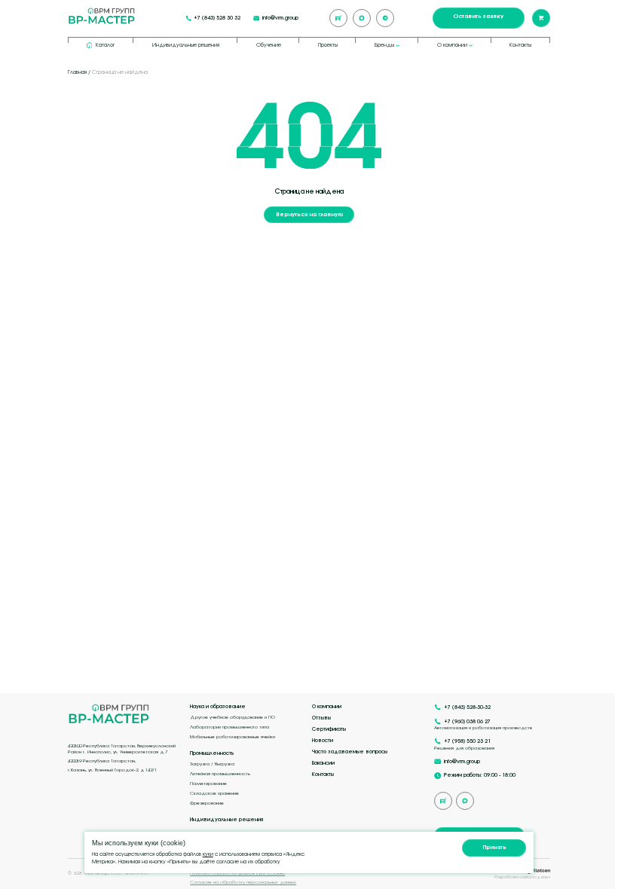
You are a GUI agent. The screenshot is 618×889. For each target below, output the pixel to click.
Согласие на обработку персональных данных (243, 881)
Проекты (328, 44)
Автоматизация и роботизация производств (483, 727)
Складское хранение (214, 793)
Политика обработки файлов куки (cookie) (237, 872)
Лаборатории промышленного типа (229, 726)
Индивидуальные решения (185, 44)
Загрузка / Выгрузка (212, 763)
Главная (78, 72)
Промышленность (212, 753)
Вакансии (323, 763)
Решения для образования (464, 747)
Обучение (268, 44)
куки (208, 854)
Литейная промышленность (220, 773)
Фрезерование (207, 802)
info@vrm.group (280, 18)
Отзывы (321, 718)
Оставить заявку (478, 16)
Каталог (105, 44)
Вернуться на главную (309, 214)
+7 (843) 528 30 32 (217, 18)
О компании (326, 707)
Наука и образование (218, 707)
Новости (322, 741)
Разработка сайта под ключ (522, 877)
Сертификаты (329, 729)
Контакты (520, 44)
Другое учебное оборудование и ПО (232, 716)
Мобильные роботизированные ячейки (232, 736)
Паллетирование (208, 783)
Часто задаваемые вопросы (349, 752)
